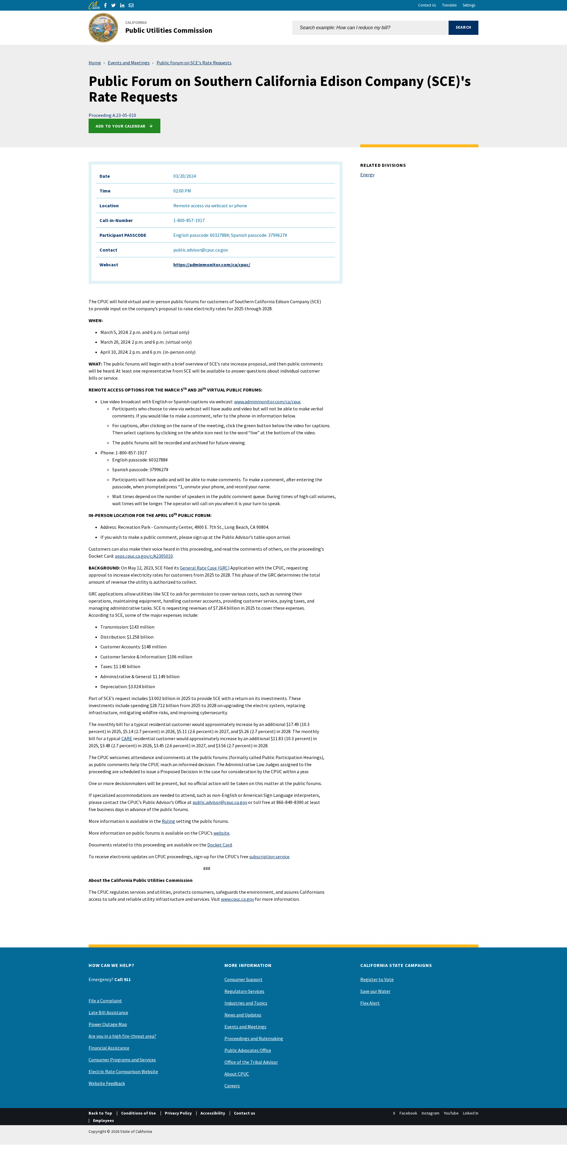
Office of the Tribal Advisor (251, 1062)
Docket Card (219, 845)
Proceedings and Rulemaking (253, 1038)
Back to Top (100, 1113)
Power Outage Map (108, 1024)
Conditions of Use (138, 1113)
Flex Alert (370, 1003)
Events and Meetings (129, 63)
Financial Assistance (109, 1048)
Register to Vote (377, 979)
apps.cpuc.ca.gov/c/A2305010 (144, 556)
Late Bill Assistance (108, 1012)
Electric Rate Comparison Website (123, 1071)
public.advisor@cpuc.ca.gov (220, 802)
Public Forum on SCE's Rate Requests (194, 63)
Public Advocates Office (247, 1050)
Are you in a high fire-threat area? (122, 1036)
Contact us (244, 1113)
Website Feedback (107, 1083)
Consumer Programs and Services (122, 1060)
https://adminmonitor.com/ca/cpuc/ (211, 264)
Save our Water (375, 991)
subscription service (269, 856)
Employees (103, 1120)
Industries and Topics (245, 1003)
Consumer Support (243, 979)
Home (95, 63)
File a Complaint (105, 1001)
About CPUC (236, 1074)
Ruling (168, 821)
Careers (232, 1086)
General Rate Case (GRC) (204, 568)
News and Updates (242, 1015)
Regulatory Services (244, 991)
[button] (463, 28)
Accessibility (213, 1113)
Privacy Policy (178, 1113)
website (221, 833)
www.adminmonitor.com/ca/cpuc (267, 401)
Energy (367, 174)
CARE (126, 738)
